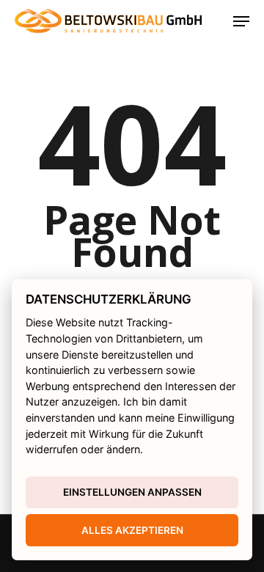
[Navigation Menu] (241, 21)
